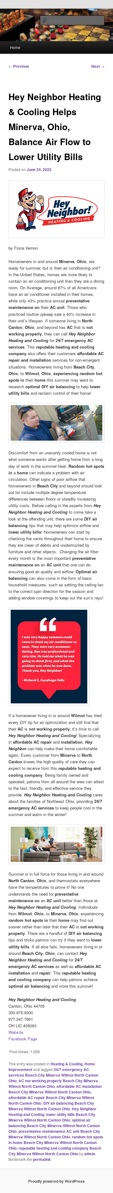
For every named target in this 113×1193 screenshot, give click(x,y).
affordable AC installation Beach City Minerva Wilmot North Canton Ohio (55, 1089)
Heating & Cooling (67, 1064)
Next (98, 66)
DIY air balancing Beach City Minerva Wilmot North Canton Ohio (51, 1106)
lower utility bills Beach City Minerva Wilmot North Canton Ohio (51, 1117)
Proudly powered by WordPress (56, 1181)
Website (15, 1032)
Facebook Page (22, 1039)
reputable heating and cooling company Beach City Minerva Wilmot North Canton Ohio (54, 1150)
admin (89, 1153)
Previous (18, 66)
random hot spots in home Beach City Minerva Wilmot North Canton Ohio (55, 1142)
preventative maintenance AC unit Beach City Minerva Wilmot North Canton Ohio (54, 1134)
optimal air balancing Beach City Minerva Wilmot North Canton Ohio (54, 1125)
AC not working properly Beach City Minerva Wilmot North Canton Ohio (53, 1083)
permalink (42, 1159)
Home (15, 47)
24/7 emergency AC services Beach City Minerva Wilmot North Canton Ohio (53, 1075)
